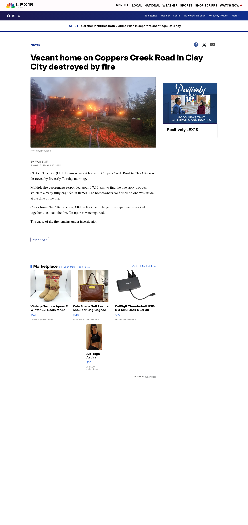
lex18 (9, 15)
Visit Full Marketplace (144, 266)
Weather (170, 5)
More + (235, 16)
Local (137, 5)
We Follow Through (195, 16)
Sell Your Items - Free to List (74, 267)
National (152, 5)
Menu (120, 5)
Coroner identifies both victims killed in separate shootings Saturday (131, 26)
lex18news (19, 15)
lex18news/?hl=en (14, 15)
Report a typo (39, 239)
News (35, 45)
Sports (186, 5)
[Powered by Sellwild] (150, 376)
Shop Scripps (206, 5)
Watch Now (230, 5)
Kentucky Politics (218, 16)
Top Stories (151, 16)
